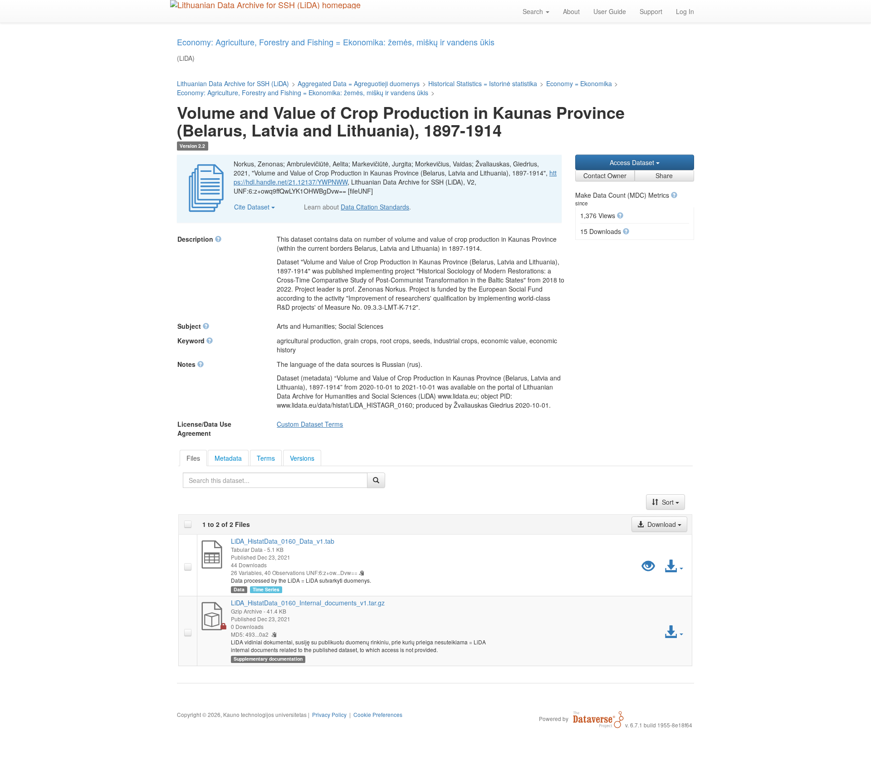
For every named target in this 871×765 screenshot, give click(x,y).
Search (534, 11)
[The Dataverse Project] (598, 718)
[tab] (193, 458)
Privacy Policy (329, 714)
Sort (667, 502)
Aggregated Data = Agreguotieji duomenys (359, 83)
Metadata (228, 458)
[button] (674, 195)
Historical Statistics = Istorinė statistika (482, 83)
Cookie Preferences (377, 714)
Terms (266, 458)
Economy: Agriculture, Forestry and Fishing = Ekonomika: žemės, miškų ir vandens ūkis (302, 92)
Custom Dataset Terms (310, 424)
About (571, 11)
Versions (302, 458)
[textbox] (275, 480)
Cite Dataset (252, 206)
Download (662, 524)
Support (651, 11)
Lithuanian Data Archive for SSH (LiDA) (233, 83)
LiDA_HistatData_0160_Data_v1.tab (282, 541)
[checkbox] (187, 524)
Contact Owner (604, 175)
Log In (685, 11)
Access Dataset (633, 162)
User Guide (609, 11)
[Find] (376, 480)
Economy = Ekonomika (579, 83)
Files (193, 458)
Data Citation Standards (375, 206)
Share (664, 175)
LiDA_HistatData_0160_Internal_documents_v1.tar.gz (308, 602)
